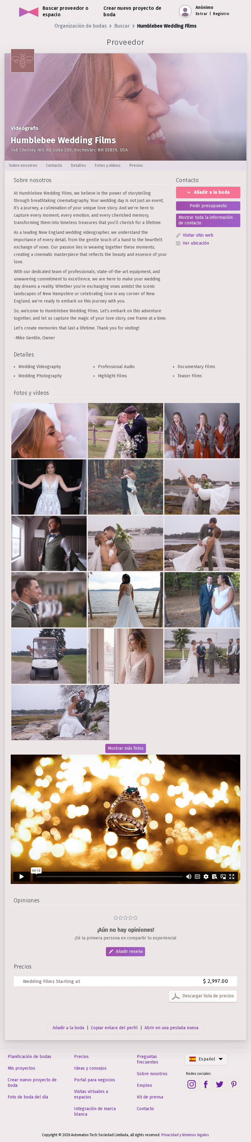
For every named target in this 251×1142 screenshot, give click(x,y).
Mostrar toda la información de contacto (205, 220)
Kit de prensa (150, 1097)
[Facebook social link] (206, 1084)
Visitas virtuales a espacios (91, 1094)
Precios (81, 1056)
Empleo (144, 1085)
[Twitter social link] (220, 1084)
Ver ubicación (196, 243)
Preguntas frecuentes (147, 1059)
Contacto (145, 1108)
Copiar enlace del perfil (114, 1027)
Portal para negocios (94, 1080)
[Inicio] (29, 11)
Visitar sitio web (198, 235)
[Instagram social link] (191, 1084)
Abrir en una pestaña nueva (171, 1027)
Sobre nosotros (152, 1073)
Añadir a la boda (212, 192)
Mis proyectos (21, 1068)
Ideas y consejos (90, 1068)
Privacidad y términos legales (185, 1135)
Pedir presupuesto (208, 205)
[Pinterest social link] (234, 1084)
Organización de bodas (80, 26)
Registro (221, 14)
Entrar (201, 14)
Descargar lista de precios (208, 996)
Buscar (122, 26)
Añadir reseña (129, 951)
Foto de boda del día (28, 1097)
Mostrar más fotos (126, 748)
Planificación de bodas (29, 1056)
